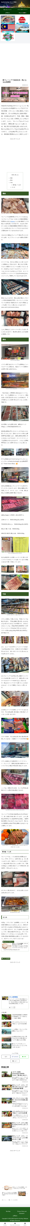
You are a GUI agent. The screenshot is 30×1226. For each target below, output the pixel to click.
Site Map (8, 1211)
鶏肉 (11, 178)
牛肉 (11, 182)
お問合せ (15, 1215)
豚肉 (11, 180)
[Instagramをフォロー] (14, 1007)
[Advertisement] (15, 61)
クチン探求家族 (13, 997)
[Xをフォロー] (12, 1007)
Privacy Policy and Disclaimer (21, 1212)
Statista (13, 221)
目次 (13, 174)
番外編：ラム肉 (17, 184)
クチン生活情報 (6, 958)
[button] (15, 1061)
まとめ (13, 187)
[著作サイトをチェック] (10, 1007)
